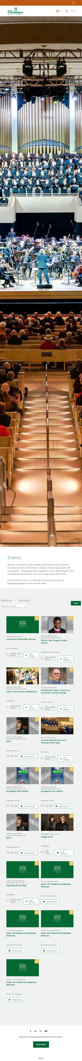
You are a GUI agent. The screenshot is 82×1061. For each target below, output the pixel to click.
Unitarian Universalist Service (21, 639)
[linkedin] (35, 1031)
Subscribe (41, 1044)
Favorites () (23, 600)
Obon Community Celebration (21, 691)
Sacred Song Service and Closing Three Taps (53, 741)
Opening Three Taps (16, 885)
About (41, 1058)
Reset (76, 603)
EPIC (8, 741)
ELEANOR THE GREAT (17, 791)
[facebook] (30, 1031)
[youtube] (46, 1031)
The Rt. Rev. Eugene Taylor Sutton (54, 641)
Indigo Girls (47, 837)
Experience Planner (16, 583)
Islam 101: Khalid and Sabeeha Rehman (56, 885)
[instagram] (41, 1031)
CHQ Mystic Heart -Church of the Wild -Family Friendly (55, 691)
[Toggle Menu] (57, 11)
